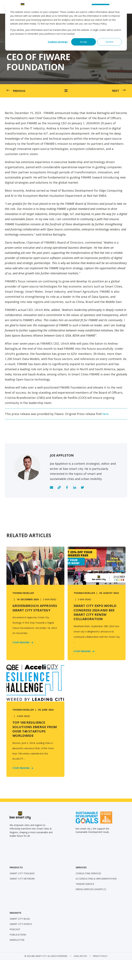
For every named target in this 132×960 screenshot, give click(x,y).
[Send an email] (52, 487)
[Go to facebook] (67, 487)
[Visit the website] (59, 487)
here (105, 414)
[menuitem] (22, 873)
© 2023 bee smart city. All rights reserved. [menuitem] (46, 956)
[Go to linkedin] (75, 487)
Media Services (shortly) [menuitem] (91, 889)
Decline (109, 41)
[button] (125, 953)
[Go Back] (66, 90)
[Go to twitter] (81, 487)
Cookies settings (58, 41)
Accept (83, 41)
